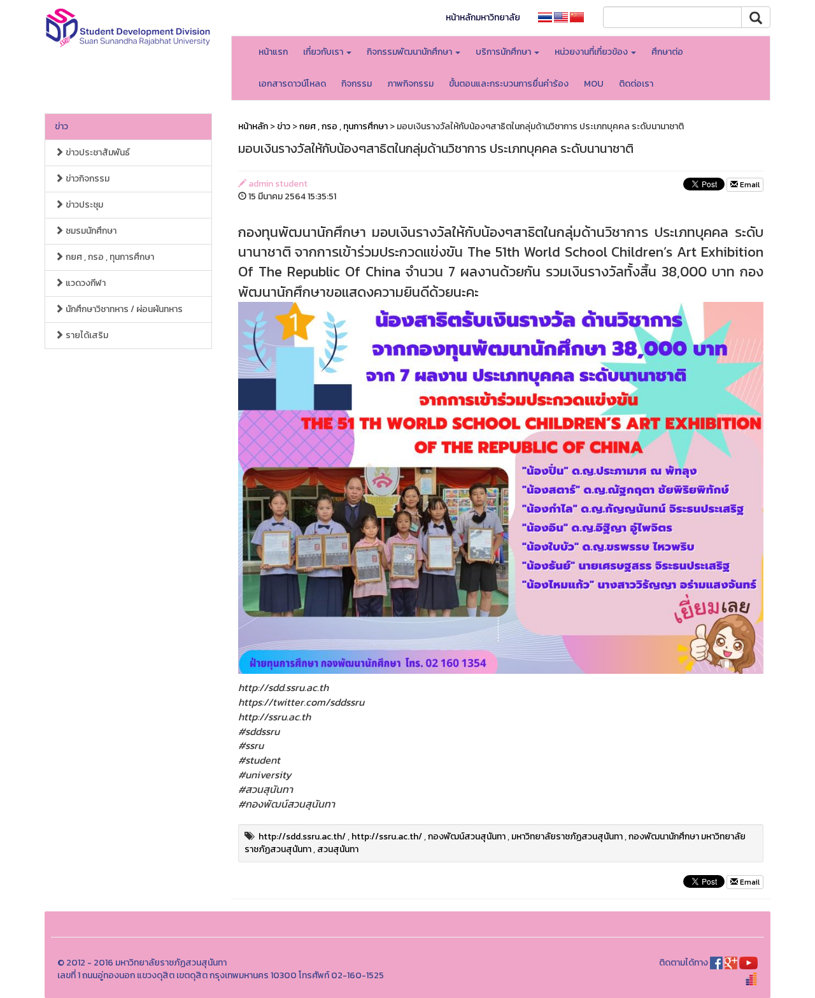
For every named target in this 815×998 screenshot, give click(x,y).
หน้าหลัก (253, 126)
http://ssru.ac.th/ (386, 836)
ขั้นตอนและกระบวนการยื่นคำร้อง (509, 83)
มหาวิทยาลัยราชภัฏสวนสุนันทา (567, 836)
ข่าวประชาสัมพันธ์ (97, 152)
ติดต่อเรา (636, 83)
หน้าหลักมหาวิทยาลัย (483, 17)
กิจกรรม (356, 83)
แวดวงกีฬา (85, 283)
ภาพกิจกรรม (410, 83)
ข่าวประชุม (83, 204)
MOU (594, 83)
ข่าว (61, 126)
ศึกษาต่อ (667, 52)
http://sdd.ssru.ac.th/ (302, 836)
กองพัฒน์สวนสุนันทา (467, 836)
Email (749, 184)
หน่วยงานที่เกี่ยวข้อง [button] (592, 52)
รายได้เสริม (86, 335)
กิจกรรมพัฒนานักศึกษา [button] (410, 52)
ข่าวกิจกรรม (87, 178)
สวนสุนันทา (337, 849)
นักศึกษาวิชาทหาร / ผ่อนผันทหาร (123, 309)
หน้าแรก (273, 52)
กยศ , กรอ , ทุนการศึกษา (109, 257)
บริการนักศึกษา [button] (504, 52)
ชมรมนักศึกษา (90, 231)
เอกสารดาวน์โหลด (292, 83)
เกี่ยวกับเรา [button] (324, 52)
